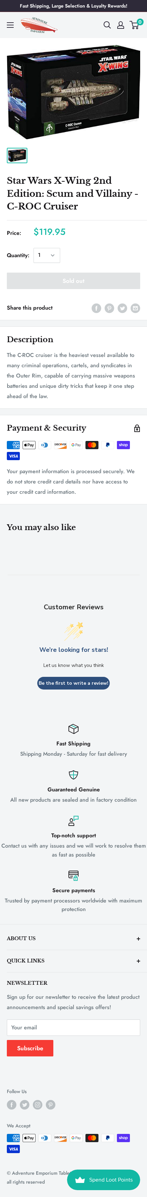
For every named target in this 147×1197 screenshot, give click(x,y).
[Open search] (107, 25)
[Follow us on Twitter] (24, 1105)
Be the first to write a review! (73, 683)
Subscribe (30, 1048)
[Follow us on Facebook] (11, 1105)
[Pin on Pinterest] (109, 308)
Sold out (73, 281)
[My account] (120, 25)
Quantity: (18, 255)
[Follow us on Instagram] (37, 1105)
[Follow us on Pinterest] (50, 1105)
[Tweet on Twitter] (122, 308)
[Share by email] (135, 308)
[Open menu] (10, 25)
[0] (134, 25)
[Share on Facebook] (96, 308)
